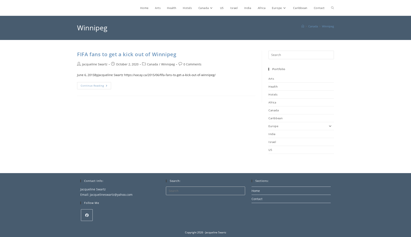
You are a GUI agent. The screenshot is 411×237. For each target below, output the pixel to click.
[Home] (302, 26)
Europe (273, 126)
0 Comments (192, 64)
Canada (152, 64)
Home (256, 191)
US (270, 150)
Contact (257, 199)
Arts (271, 79)
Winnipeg (328, 26)
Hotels (273, 94)
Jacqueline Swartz (94, 64)
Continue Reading (96, 86)
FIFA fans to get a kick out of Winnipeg (126, 54)
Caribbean (275, 118)
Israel (272, 142)
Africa (272, 102)
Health (273, 86)
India (271, 134)
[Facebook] (87, 215)
